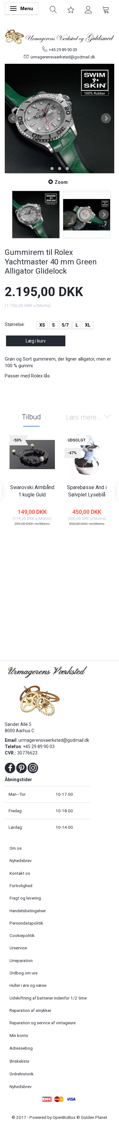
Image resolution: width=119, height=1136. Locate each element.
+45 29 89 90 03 (63, 49)
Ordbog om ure (23, 972)
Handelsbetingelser (28, 910)
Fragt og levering (25, 897)
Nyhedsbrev (21, 860)
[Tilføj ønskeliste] (94, 537)
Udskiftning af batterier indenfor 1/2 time (48, 997)
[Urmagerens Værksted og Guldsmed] (59, 36)
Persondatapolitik (26, 923)
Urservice (18, 947)
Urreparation (21, 960)
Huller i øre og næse (28, 985)
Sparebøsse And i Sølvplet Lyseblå (87, 491)
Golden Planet (94, 1117)
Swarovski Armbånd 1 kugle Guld (32, 491)
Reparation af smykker (30, 1010)
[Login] (88, 9)
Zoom (61, 182)
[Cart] (105, 9)
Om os (16, 848)
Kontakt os (20, 873)
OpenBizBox (64, 1117)
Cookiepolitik (22, 935)
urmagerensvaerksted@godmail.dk (62, 57)
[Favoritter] (71, 9)
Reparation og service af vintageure (43, 1022)
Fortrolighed (21, 885)
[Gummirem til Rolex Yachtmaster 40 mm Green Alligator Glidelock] (59, 118)
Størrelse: (15, 324)
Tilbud (31, 417)
